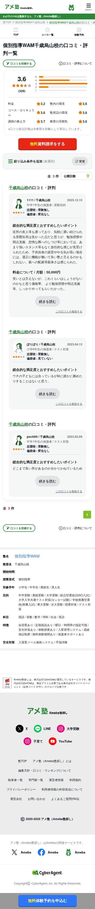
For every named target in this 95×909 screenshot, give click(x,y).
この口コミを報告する (69, 311)
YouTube (65, 741)
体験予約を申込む (47, 900)
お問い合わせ (36, 799)
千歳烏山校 (18, 187)
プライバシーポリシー (21, 789)
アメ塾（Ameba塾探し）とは (52, 761)
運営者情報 (56, 780)
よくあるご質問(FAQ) (65, 799)
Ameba (26, 852)
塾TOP (7, 22)
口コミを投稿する (21, 63)
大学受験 (73, 728)
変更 (82, 161)
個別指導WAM (27, 556)
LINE (47, 728)
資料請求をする (47, 143)
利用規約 (75, 780)
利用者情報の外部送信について (62, 789)
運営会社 (16, 799)
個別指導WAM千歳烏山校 (30, 22)
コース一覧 (47, 34)
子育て (38, 741)
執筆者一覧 (15, 780)
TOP (16, 34)
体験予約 (79, 34)
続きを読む (47, 301)
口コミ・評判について (77, 63)
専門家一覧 (35, 780)
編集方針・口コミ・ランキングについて (44, 770)
